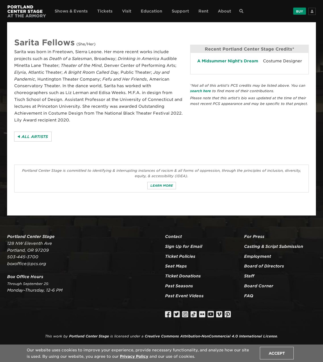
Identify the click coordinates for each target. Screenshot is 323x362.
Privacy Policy (134, 356)
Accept (277, 353)
